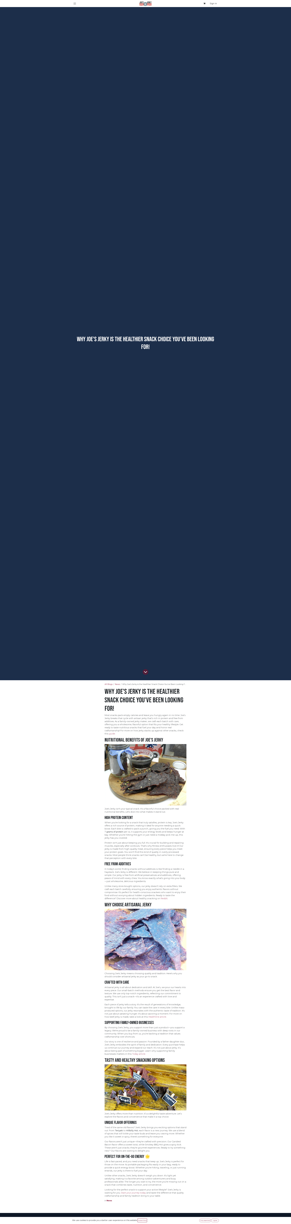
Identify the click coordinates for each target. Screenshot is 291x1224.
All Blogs (109, 684)
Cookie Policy (142, 1220)
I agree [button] (215, 1220)
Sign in (213, 3)
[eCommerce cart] (204, 3)
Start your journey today (133, 1193)
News (117, 684)
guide (112, 733)
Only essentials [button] (205, 1220)
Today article (138, 1054)
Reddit (164, 898)
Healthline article (157, 1017)
